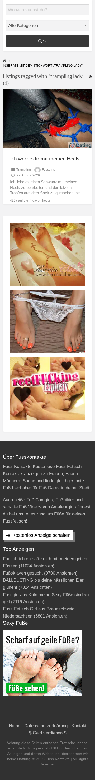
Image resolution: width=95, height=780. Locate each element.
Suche (49, 41)
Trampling (23, 169)
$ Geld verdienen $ (47, 732)
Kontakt (79, 725)
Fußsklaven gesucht (23, 573)
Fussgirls (48, 169)
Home (14, 725)
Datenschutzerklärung (46, 725)
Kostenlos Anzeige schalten (41, 535)
